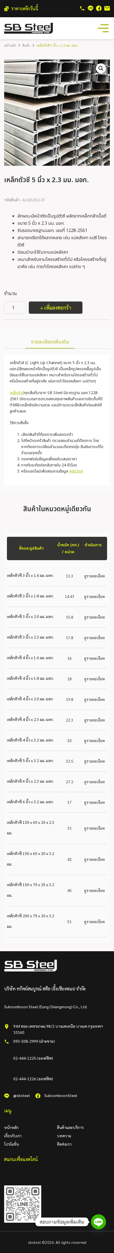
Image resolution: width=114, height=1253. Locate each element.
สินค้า (26, 45)
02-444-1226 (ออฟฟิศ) (33, 1078)
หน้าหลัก (10, 45)
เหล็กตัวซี (17, 393)
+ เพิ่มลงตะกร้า (55, 307)
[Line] (98, 1221)
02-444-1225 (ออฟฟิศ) (33, 1058)
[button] (101, 68)
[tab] (50, 342)
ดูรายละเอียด (94, 575)
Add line (76, 471)
